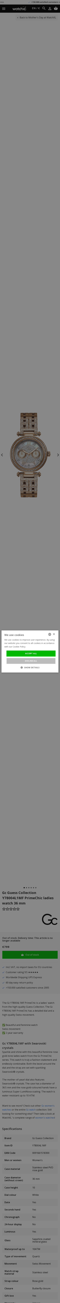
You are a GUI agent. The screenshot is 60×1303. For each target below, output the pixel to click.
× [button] (54, 634)
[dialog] (30, 651)
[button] (30, 667)
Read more (31, 646)
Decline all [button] (31, 661)
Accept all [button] (31, 653)
